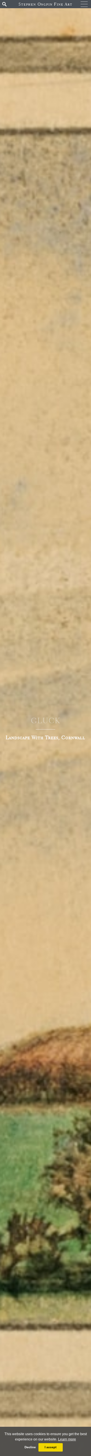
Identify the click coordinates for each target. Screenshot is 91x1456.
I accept (51, 1447)
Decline (30, 1447)
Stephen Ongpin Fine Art (45, 4)
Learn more (67, 1439)
